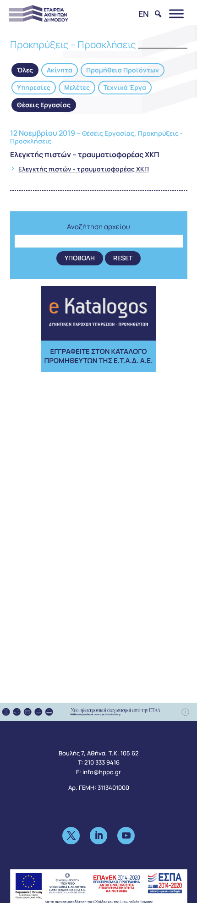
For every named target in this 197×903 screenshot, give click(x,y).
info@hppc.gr (101, 772)
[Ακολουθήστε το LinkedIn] (98, 835)
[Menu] (176, 13)
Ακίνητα (59, 70)
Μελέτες (77, 87)
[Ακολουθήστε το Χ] (71, 835)
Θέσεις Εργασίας (44, 104)
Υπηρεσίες (33, 87)
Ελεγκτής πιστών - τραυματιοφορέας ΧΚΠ (83, 169)
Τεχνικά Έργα (125, 87)
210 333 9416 (102, 762)
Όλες (25, 70)
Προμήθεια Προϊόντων (122, 70)
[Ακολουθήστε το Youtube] (126, 835)
